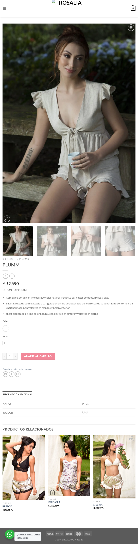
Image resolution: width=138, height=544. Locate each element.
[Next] (129, 123)
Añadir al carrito (38, 356)
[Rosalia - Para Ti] (69, 8)
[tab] (17, 394)
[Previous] (9, 123)
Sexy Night (9, 259)
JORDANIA (54, 502)
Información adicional (17, 394)
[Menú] (5, 8)
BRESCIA (7, 506)
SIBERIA (97, 504)
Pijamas (24, 259)
